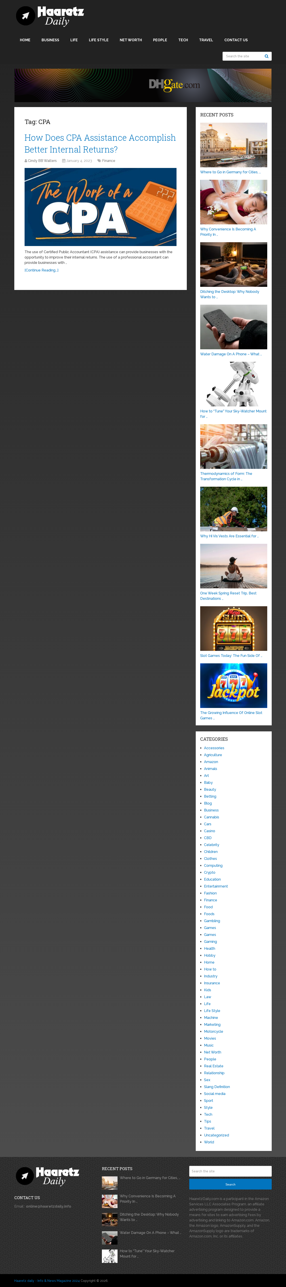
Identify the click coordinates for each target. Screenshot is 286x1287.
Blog (208, 803)
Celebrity (211, 845)
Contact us (236, 40)
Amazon (211, 762)
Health (209, 948)
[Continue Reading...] (41, 270)
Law (207, 997)
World (209, 1142)
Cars (207, 824)
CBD (208, 838)
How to (210, 969)
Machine (211, 1018)
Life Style (99, 40)
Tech (183, 40)
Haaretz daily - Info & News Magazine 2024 (47, 1281)
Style (208, 1107)
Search (267, 56)
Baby (208, 782)
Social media (214, 1094)
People (160, 40)
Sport (208, 1101)
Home (25, 40)
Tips (207, 1121)
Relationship (214, 1073)
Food (208, 907)
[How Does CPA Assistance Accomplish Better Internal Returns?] (101, 207)
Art (206, 776)
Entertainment (216, 886)
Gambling (212, 921)
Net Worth (131, 40)
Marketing (212, 1024)
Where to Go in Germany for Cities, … (150, 1178)
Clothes (210, 859)
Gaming (210, 941)
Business (50, 40)
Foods (209, 914)
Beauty (210, 789)
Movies (210, 1038)
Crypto (209, 872)
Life (74, 40)
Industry (210, 976)
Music (209, 1045)
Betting (210, 796)
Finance (108, 161)
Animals (210, 769)
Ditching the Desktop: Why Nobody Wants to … (149, 1217)
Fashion (210, 893)
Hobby (209, 955)
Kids (207, 990)
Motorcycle (213, 1031)
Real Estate (213, 1066)
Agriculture (213, 755)
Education (212, 879)
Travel (206, 40)
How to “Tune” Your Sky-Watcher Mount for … (147, 1253)
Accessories (214, 748)
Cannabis (211, 817)
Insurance (212, 983)
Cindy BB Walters (42, 161)
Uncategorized (216, 1135)
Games (210, 928)
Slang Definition (217, 1087)
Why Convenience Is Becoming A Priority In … (148, 1199)
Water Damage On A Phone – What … (150, 1233)
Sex (207, 1080)
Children (211, 852)
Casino (209, 831)
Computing (213, 865)
